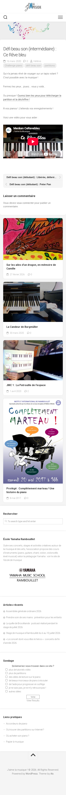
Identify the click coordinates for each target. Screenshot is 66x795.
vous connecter (25, 202)
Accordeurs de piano (16, 723)
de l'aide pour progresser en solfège (27, 684)
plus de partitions (17, 673)
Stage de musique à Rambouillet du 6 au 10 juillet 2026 (33, 633)
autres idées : (15, 691)
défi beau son (33, 65)
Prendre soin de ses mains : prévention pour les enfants (34, 617)
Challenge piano (13, 65)
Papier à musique (15, 741)
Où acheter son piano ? (17, 735)
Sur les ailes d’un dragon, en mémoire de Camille (31, 266)
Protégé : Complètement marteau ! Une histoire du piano (30, 490)
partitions (50, 65)
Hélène (37, 61)
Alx (52, 773)
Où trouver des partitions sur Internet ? (25, 729)
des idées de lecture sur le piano (25, 677)
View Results (33, 700)
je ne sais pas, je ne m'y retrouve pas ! (27, 688)
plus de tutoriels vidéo (20, 669)
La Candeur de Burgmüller (22, 326)
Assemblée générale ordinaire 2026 (23, 611)
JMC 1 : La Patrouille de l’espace (26, 385)
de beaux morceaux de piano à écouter (28, 680)
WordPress (32, 773)
